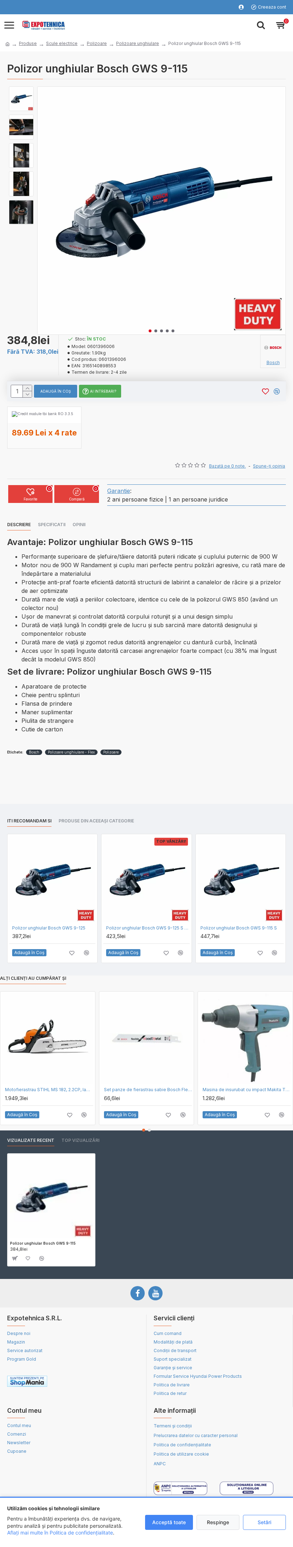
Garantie (118, 490)
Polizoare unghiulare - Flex (71, 752)
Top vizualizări (80, 1140)
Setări (264, 1522)
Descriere (19, 524)
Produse (28, 43)
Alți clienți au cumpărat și (33, 978)
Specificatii (51, 524)
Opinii (79, 524)
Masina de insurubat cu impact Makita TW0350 (247, 1089)
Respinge (218, 1522)
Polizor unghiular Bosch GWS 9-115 (43, 1243)
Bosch (34, 752)
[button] (150, 330)
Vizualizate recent (30, 1140)
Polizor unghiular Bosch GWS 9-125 (48, 928)
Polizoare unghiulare (137, 43)
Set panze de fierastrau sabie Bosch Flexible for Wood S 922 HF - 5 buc (148, 1089)
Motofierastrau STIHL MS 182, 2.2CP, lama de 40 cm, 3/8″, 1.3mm (49, 1089)
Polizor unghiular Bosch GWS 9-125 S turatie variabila (147, 928)
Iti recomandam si (29, 820)
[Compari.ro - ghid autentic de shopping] (106, 1382)
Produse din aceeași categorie (96, 820)
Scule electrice (62, 43)
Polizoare (97, 43)
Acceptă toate (169, 1522)
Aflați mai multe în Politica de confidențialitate (60, 1533)
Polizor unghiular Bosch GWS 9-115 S (238, 928)
